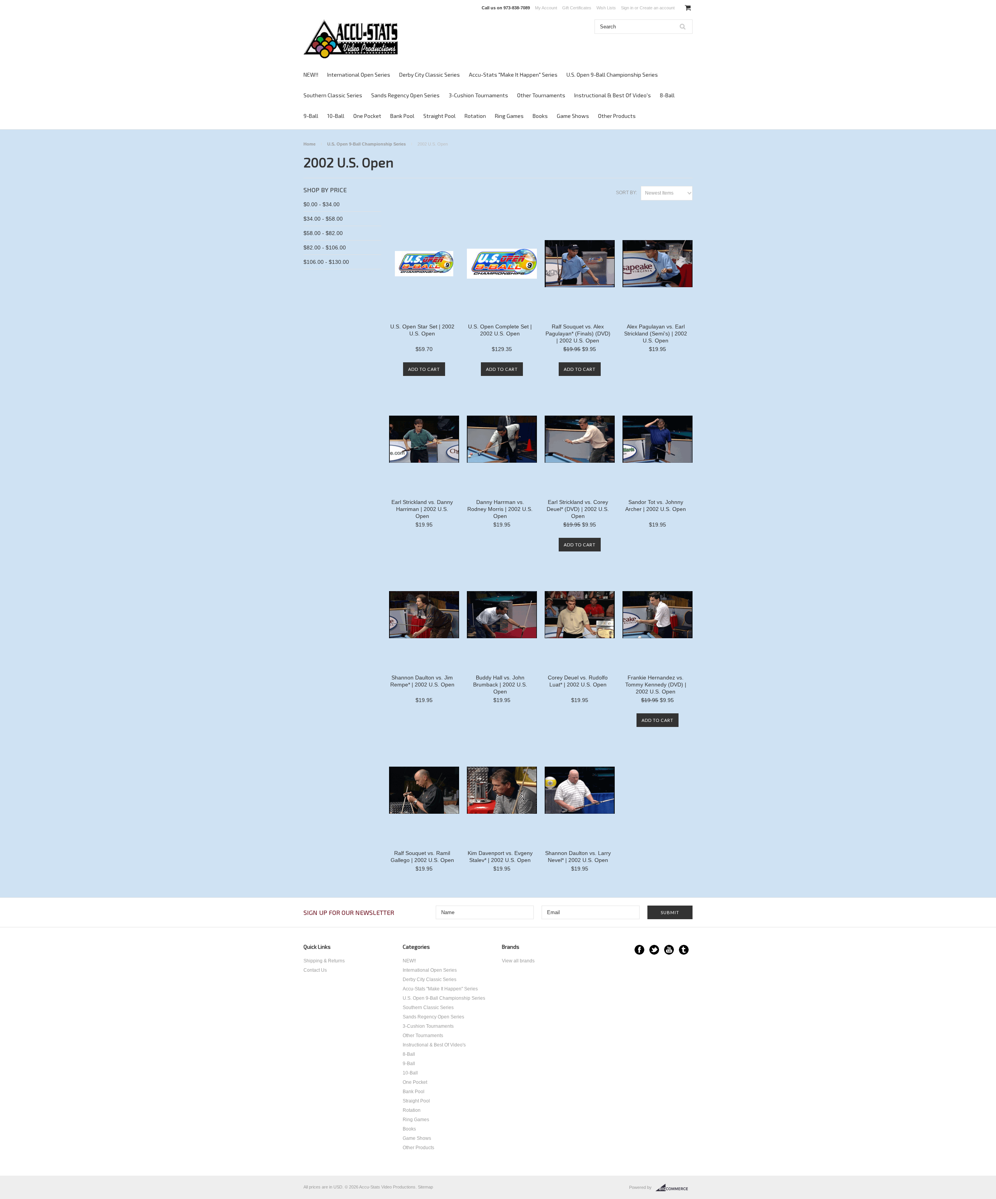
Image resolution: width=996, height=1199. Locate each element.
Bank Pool (402, 115)
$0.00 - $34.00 (321, 204)
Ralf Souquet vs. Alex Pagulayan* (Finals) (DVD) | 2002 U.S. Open (577, 333)
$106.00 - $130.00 (326, 262)
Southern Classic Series (332, 95)
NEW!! (310, 74)
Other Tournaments (541, 95)
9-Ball (310, 115)
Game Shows (573, 115)
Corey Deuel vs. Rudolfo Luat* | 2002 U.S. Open (578, 681)
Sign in (627, 7)
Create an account (657, 7)
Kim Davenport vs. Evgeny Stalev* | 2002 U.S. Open (500, 856)
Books (540, 115)
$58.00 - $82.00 (323, 233)
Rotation (475, 115)
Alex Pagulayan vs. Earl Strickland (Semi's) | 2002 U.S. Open (655, 333)
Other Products (617, 115)
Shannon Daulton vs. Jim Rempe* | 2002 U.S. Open (422, 681)
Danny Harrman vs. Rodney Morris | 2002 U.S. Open (500, 509)
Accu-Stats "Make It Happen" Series (513, 74)
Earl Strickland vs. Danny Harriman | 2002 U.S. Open (422, 509)
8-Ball (667, 95)
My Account (546, 7)
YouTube (669, 950)
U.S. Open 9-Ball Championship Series (612, 74)
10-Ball (335, 115)
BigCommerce (674, 1187)
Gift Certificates (576, 7)
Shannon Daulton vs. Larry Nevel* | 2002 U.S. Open (578, 856)
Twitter (654, 950)
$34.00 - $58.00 (323, 219)
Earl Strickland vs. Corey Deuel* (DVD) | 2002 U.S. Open (578, 509)
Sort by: (626, 192)
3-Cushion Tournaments (478, 95)
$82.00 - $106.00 (324, 247)
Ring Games (509, 115)
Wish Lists (606, 7)
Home (309, 144)
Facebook (639, 950)
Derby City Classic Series (429, 74)
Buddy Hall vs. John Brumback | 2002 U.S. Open (500, 684)
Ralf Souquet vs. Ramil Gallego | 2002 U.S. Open (422, 856)
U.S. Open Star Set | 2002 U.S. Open (422, 330)
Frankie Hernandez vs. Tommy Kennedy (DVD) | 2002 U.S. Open (655, 684)
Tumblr (684, 950)
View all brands (518, 961)
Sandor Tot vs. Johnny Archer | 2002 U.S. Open (655, 505)
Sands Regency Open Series (405, 95)
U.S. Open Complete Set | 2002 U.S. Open (500, 330)
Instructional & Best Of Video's (612, 95)
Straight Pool (439, 115)
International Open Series (358, 74)
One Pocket (367, 115)
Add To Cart (424, 369)
